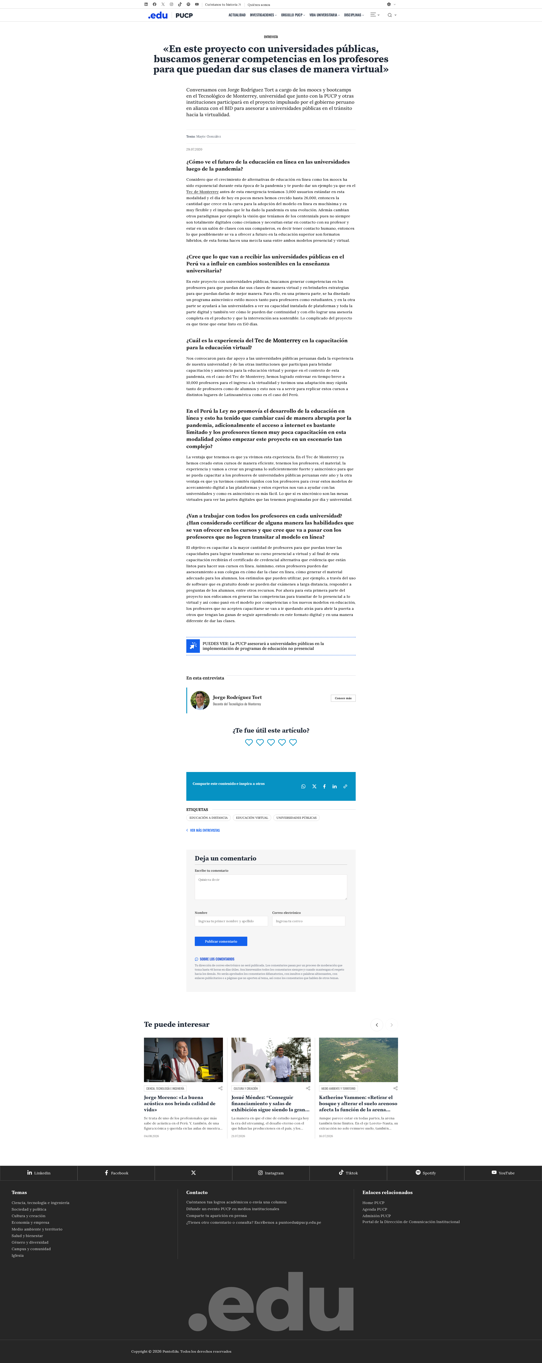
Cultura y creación (246, 1088)
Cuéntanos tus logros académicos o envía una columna (236, 1202)
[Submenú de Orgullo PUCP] (304, 15)
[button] (377, 1025)
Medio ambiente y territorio (338, 1088)
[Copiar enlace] (345, 786)
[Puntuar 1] (249, 743)
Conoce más (343, 698)
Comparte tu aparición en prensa (216, 1215)
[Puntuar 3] (271, 743)
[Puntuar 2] (260, 743)
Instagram (274, 1173)
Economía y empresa (30, 1222)
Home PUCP (373, 1202)
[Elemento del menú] (374, 15)
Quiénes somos (259, 5)
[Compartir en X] (314, 786)
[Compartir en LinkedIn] (334, 786)
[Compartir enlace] (220, 1088)
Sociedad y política (29, 1209)
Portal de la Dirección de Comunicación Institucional (411, 1221)
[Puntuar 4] (282, 743)
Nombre (201, 913)
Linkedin (42, 1173)
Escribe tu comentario (211, 871)
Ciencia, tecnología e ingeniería (165, 1088)
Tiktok (352, 1173)
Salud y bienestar (27, 1235)
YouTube (507, 1173)
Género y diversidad (30, 1242)
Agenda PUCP (374, 1209)
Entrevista (271, 36)
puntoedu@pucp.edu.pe (300, 1222)
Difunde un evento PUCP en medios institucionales (232, 1208)
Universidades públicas (297, 818)
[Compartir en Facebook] (324, 786)
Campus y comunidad (31, 1248)
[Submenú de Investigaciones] (276, 15)
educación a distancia (208, 818)
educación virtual (252, 818)
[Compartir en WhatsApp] (303, 786)
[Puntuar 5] (293, 743)
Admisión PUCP (376, 1215)
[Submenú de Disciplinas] (363, 15)
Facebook (119, 1173)
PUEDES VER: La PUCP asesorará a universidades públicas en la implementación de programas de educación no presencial (263, 646)
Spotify (429, 1173)
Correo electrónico (286, 913)
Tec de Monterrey (202, 191)
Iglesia (18, 1255)
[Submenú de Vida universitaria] (339, 15)
